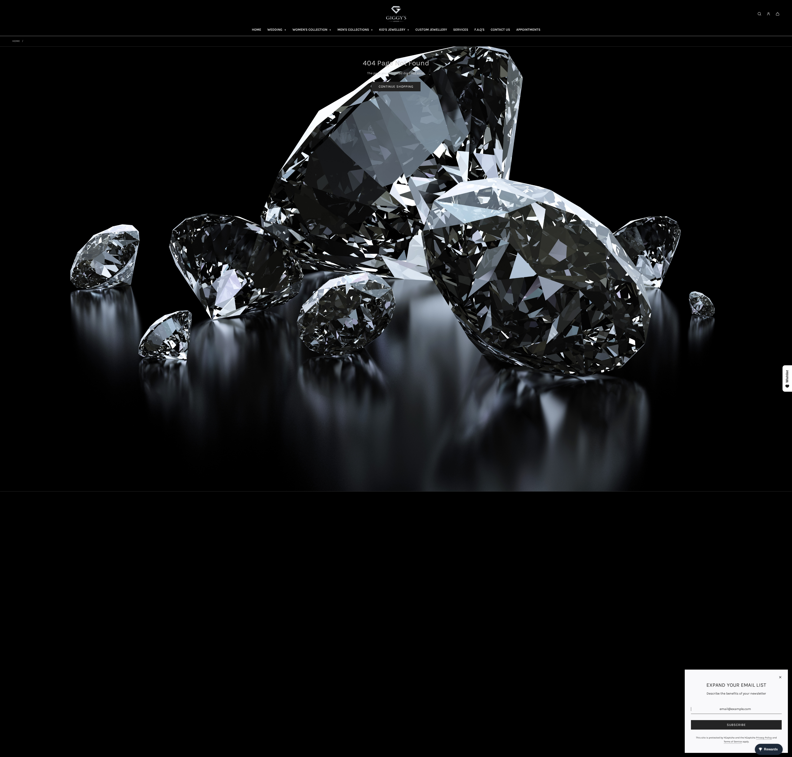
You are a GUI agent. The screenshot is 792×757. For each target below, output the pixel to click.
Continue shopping (396, 86)
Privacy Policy (764, 737)
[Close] (780, 677)
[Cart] (777, 13)
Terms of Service (733, 741)
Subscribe (736, 725)
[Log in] (768, 13)
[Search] (759, 13)
